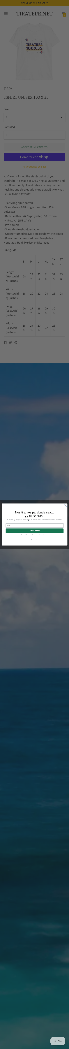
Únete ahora (34, 530)
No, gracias (34, 540)
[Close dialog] (65, 505)
